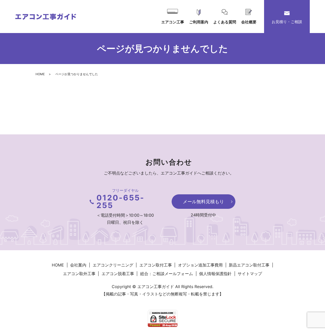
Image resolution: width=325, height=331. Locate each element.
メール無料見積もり (203, 201)
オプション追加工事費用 (200, 264)
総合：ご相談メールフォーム (166, 273)
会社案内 (78, 264)
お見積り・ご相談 (287, 21)
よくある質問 (224, 22)
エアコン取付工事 (155, 264)
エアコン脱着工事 (118, 273)
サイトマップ (250, 273)
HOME (40, 74)
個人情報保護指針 (215, 273)
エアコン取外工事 (79, 273)
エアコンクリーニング (113, 264)
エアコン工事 (172, 22)
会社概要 (248, 22)
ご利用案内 (198, 22)
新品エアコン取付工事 (249, 264)
